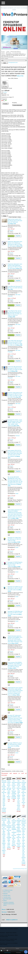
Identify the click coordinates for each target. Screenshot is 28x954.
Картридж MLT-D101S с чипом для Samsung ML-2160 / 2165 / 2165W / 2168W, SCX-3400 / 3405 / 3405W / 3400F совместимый (15, 422)
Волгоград (4, 912)
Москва (3, 909)
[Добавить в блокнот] (9, 239)
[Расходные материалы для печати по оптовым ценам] (14, 14)
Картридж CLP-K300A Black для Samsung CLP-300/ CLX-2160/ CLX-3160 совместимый (15, 613)
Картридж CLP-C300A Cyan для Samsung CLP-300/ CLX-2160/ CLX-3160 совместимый (15, 588)
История (3, 948)
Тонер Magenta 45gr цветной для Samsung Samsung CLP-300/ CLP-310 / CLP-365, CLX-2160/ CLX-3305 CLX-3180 (15, 313)
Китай (17, 493)
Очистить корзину (7, 952)
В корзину (11, 235)
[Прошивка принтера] (2, 872)
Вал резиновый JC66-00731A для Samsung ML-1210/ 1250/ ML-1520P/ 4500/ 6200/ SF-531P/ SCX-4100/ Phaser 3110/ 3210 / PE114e (19, 795)
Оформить (21, 950)
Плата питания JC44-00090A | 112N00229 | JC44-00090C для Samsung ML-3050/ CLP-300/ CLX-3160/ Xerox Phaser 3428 (15, 665)
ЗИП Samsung (8, 52)
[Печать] (26, 78)
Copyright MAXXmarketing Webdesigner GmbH (20, 868)
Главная (7, 51)
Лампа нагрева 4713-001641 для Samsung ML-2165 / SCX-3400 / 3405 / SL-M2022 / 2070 (9, 789)
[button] (26, 952)
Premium (18, 435)
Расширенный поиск (13, 62)
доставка (5, 92)
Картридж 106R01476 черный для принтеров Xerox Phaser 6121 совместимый (15, 744)
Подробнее (18, 235)
